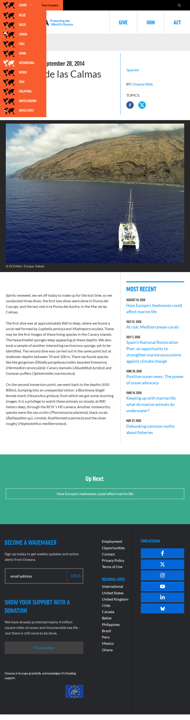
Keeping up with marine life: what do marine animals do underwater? (151, 404)
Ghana (22, 53)
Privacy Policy (113, 560)
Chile (22, 43)
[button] (130, 105)
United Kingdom (27, 100)
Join (150, 22)
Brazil (22, 24)
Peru (21, 81)
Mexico (23, 72)
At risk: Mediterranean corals (153, 326)
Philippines (25, 91)
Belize (22, 15)
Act (177, 22)
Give (123, 22)
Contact (108, 554)
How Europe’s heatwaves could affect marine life (95, 493)
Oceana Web (142, 84)
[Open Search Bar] (179, 5)
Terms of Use (112, 566)
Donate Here (44, 647)
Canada (23, 34)
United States (26, 110)
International (27, 62)
